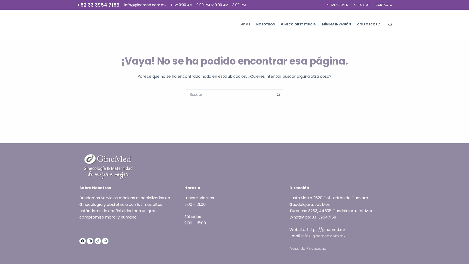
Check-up (361, 5)
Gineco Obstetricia (298, 24)
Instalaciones (337, 5)
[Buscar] (390, 24)
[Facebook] (82, 241)
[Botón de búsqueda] (278, 94)
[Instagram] (90, 241)
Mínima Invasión (336, 24)
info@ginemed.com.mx (323, 236)
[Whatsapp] (105, 241)
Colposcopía (369, 24)
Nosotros (265, 24)
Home (245, 24)
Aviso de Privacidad (307, 248)
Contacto (383, 5)
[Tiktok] (98, 241)
